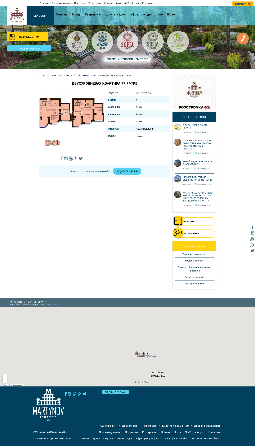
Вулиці (76, 14)
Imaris (68, 438)
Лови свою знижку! (194, 283)
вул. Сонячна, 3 (144, 92)
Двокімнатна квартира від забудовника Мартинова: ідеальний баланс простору (197, 144)
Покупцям (79, 3)
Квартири (91, 14)
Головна (44, 3)
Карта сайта (181, 438)
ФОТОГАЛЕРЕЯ (191, 233)
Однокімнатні (108, 425)
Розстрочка (94, 3)
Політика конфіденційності (205, 438)
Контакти (147, 3)
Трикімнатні (149, 425)
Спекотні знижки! (194, 277)
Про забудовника (61, 3)
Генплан (61, 14)
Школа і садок (115, 14)
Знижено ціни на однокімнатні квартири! (194, 269)
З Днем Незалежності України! (195, 126)
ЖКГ (126, 3)
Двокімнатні (129, 425)
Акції (118, 3)
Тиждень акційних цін (194, 254)
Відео (171, 14)
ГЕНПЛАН (189, 221)
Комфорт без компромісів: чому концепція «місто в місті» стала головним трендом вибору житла (197, 197)
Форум (135, 3)
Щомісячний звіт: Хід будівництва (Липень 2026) (198, 178)
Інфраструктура (140, 14)
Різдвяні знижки (194, 260)
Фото (159, 14)
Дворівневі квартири (207, 425)
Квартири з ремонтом (175, 425)
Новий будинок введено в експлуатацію (197, 162)
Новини (108, 3)
